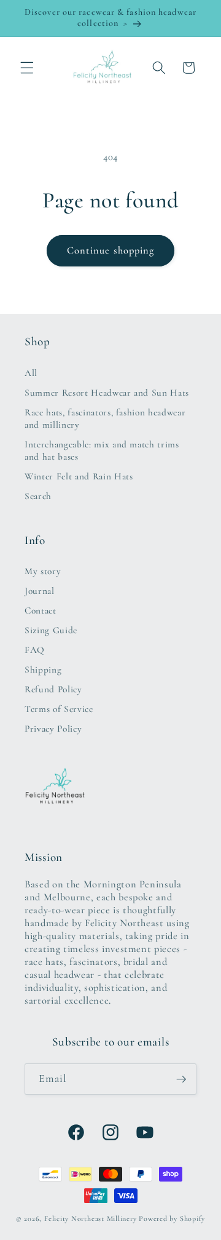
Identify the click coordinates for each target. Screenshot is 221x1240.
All (31, 372)
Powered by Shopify (172, 1218)
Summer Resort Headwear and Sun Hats (107, 392)
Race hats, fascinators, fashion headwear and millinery (105, 418)
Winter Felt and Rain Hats (79, 476)
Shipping (43, 669)
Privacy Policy (53, 728)
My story (43, 571)
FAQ (35, 649)
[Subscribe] (181, 1079)
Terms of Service (59, 708)
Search (38, 496)
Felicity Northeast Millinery (90, 1218)
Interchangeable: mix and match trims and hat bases (102, 450)
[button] (27, 67)
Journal (40, 590)
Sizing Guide (51, 630)
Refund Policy (53, 689)
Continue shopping (111, 250)
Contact (40, 610)
